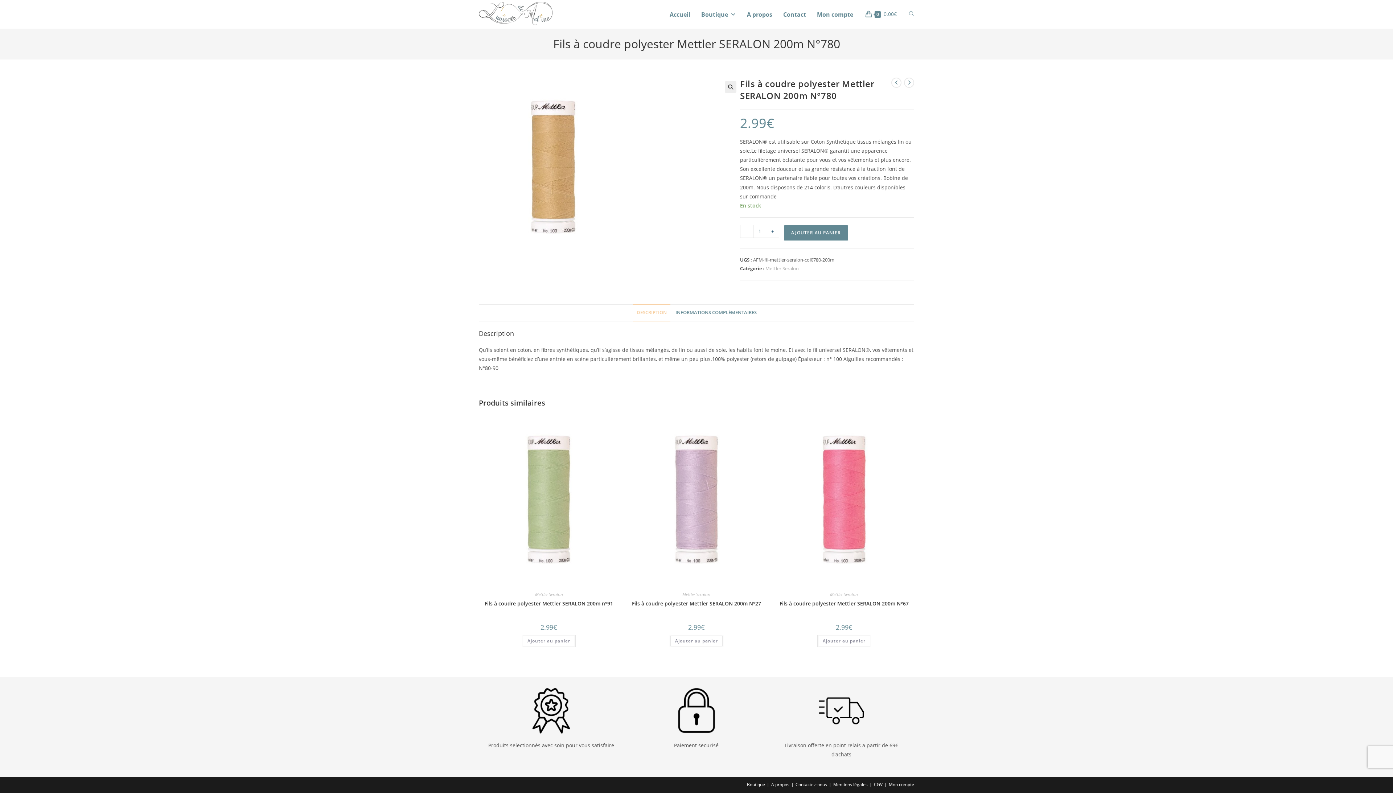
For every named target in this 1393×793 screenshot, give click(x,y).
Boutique (714, 15)
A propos (759, 15)
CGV (878, 784)
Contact (794, 15)
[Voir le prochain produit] (909, 83)
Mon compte (835, 15)
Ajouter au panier (816, 233)
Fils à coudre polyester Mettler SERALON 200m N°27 (696, 603)
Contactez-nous (811, 784)
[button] (730, 87)
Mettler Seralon (782, 268)
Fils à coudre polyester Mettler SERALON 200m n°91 (549, 603)
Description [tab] (652, 312)
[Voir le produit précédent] (896, 83)
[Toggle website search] (912, 14)
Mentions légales (850, 784)
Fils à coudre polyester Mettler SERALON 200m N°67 (844, 603)
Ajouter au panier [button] (548, 641)
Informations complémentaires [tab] (716, 312)
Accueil (680, 15)
